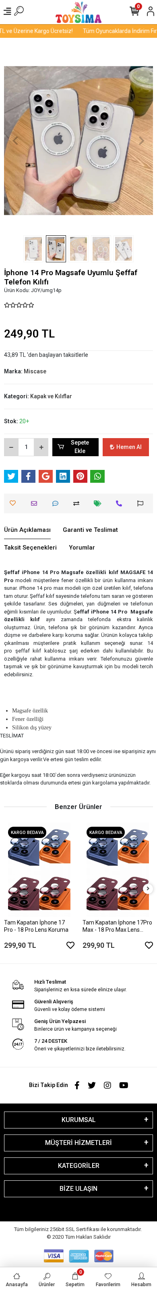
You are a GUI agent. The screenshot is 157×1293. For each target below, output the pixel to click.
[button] (15, 140)
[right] (148, 888)
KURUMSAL (79, 1120)
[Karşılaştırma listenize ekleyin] (78, 503)
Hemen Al (129, 447)
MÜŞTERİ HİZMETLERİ (78, 1143)
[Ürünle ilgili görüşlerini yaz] (57, 503)
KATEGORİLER (78, 1165)
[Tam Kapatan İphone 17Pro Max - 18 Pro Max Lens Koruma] (118, 869)
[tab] (27, 530)
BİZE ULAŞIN (78, 1188)
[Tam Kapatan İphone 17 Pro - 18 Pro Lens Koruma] (39, 869)
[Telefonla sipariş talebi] (121, 503)
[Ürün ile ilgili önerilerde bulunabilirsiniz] (142, 503)
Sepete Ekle (80, 446)
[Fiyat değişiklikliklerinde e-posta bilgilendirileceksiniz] (99, 503)
